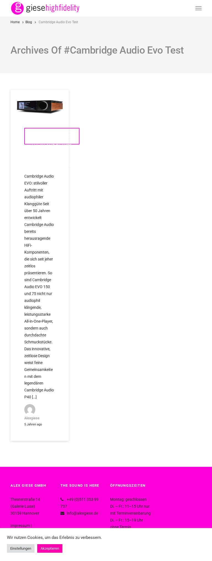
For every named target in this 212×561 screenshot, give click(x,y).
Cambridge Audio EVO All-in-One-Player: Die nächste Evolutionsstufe (52, 138)
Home (15, 22)
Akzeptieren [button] (50, 548)
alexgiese (31, 418)
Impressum (20, 525)
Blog (28, 22)
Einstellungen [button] (20, 548)
